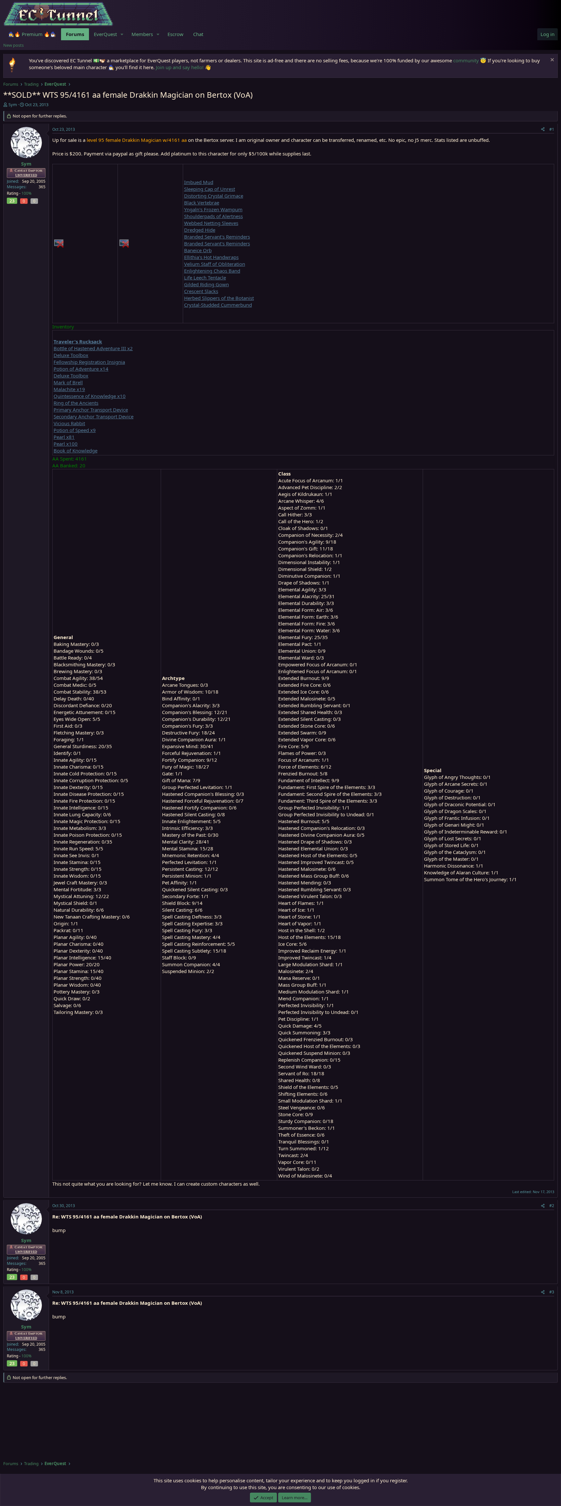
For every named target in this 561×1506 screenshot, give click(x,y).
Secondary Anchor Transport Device (93, 416)
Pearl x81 (64, 437)
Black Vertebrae (201, 202)
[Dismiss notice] (551, 60)
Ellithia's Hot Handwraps (211, 257)
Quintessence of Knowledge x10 (90, 396)
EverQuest (105, 34)
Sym (12, 104)
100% (26, 193)
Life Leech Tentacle (205, 277)
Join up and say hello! (180, 67)
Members (142, 34)
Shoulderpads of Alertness (213, 216)
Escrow (175, 34)
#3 (551, 1292)
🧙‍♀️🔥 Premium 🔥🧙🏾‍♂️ (32, 34)
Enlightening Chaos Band (212, 270)
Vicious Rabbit (69, 423)
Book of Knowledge (75, 450)
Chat (198, 34)
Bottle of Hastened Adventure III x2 (93, 348)
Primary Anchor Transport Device (91, 409)
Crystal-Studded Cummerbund (218, 305)
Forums (75, 34)
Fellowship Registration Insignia (89, 362)
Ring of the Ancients (76, 403)
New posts (13, 45)
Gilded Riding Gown (206, 284)
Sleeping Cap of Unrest (209, 189)
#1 (551, 129)
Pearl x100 (66, 443)
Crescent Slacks (201, 291)
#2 (551, 1205)
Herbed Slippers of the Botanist (219, 298)
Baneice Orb (198, 250)
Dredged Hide (199, 230)
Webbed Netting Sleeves (211, 223)
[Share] (543, 129)
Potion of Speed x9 (75, 430)
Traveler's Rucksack (78, 341)
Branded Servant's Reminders (217, 236)
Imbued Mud (198, 182)
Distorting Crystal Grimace (213, 195)
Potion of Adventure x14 (81, 368)
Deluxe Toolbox (71, 355)
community (466, 60)
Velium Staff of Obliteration (214, 264)
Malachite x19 (69, 389)
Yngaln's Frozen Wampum (213, 209)
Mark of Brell (68, 382)
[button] (122, 34)
